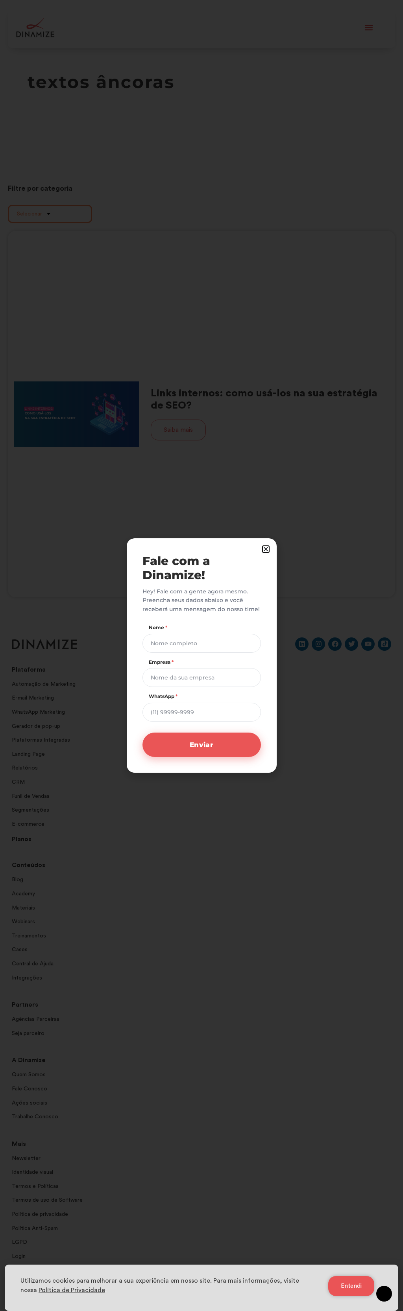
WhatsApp (163, 696)
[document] (201, 655)
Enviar (201, 745)
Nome (158, 627)
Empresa (161, 662)
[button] (266, 549)
